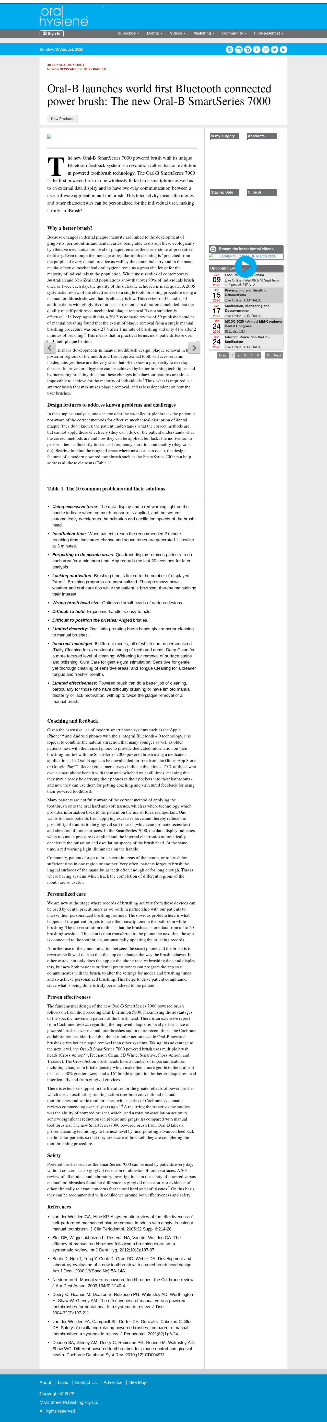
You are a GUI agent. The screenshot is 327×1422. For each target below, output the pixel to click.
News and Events (75, 69)
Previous (49, 347)
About (45, 1382)
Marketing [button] (202, 33)
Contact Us (86, 1382)
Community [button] (233, 33)
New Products (62, 119)
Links (63, 1382)
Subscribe (127, 33)
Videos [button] (176, 33)
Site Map (138, 1382)
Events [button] (153, 33)
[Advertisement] (246, 432)
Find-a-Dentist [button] (267, 33)
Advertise (113, 1382)
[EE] (68, 16)
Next (194, 347)
